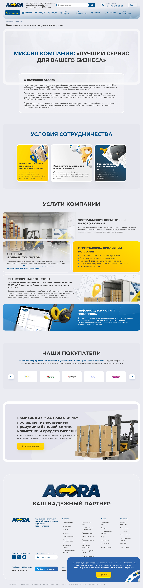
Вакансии (123, 531)
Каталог (28, 13)
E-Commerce (82, 13)
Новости (97, 13)
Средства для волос (86, 523)
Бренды (41, 13)
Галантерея (67, 526)
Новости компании (123, 523)
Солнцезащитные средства (69, 551)
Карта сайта (124, 547)
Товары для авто (88, 533)
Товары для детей (88, 536)
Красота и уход (68, 536)
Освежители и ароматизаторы (68, 541)
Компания (124, 519)
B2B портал (66, 13)
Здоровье (66, 533)
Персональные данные (125, 539)
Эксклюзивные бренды (106, 532)
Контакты (111, 13)
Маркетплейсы (106, 547)
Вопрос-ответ (125, 535)
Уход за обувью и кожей (88, 551)
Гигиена (65, 529)
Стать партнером (126, 13)
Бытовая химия (68, 522)
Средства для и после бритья (87, 528)
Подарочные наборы (67, 546)
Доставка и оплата (105, 523)
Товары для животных (86, 546)
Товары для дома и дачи (88, 541)
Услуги (54, 13)
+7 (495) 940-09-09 (114, 6)
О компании (13, 13)
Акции (103, 537)
